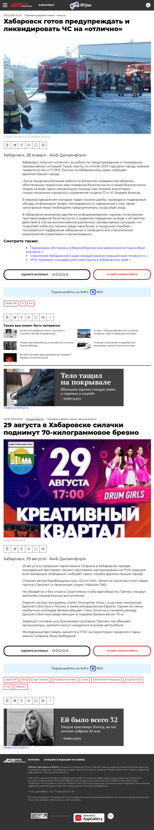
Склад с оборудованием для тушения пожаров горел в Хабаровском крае (116, 332)
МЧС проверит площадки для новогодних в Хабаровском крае (79, 260)
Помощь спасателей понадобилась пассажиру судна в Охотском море (114, 344)
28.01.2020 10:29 (12, 15)
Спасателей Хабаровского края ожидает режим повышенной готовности (87, 256)
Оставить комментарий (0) (122, 274)
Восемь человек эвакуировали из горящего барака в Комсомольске (45, 356)
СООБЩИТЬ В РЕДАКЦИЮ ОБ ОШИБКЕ (64, 760)
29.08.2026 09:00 (13, 419)
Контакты (33, 760)
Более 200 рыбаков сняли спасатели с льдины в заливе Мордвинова (42, 332)
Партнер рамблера (60, 816)
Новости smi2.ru (16, 408)
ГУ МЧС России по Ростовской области (27, 136)
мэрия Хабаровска (14, 539)
